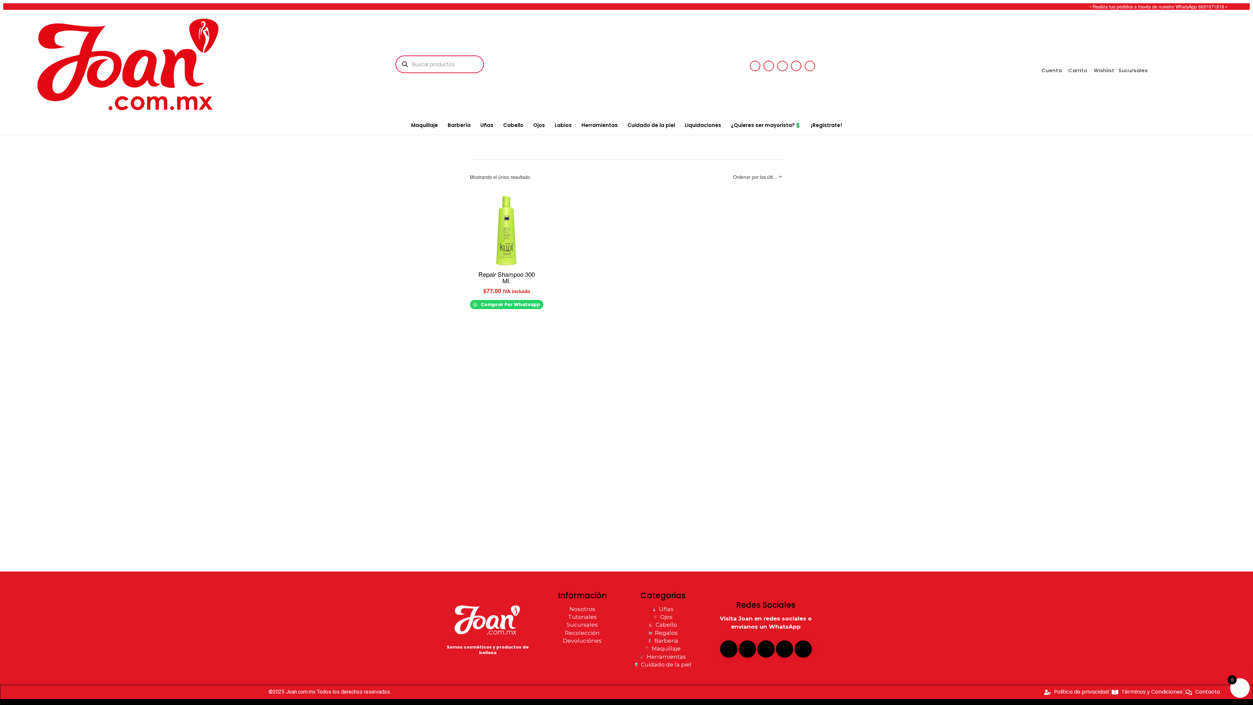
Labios (563, 125)
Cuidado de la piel (651, 125)
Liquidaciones (703, 125)
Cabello (513, 125)
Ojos (539, 125)
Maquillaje (424, 125)
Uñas (486, 125)
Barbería (459, 125)
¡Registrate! (826, 125)
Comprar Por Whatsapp (510, 304)
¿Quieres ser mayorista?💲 (766, 125)
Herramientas (599, 125)
